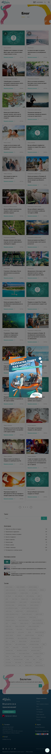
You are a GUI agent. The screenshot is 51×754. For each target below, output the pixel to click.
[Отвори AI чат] (47, 750)
